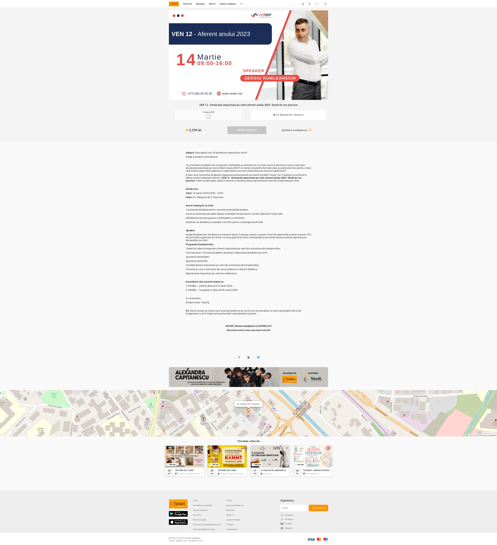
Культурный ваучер (234, 505)
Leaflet (470, 435)
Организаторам (233, 520)
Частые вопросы (200, 510)
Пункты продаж (228, 4)
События (187, 4)
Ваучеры (200, 4)
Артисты (229, 515)
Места (212, 4)
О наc (195, 501)
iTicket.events (231, 529)
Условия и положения (203, 505)
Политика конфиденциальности (207, 524)
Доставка (230, 510)
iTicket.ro (230, 524)
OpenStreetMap (481, 435)
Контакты (197, 515)
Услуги (229, 501)
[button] (248, 411)
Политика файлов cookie (204, 529)
